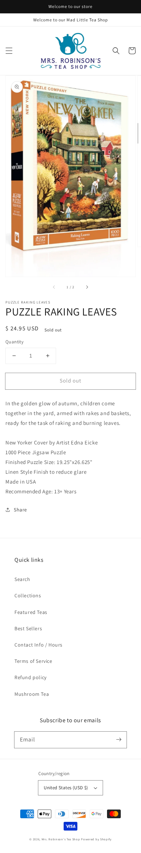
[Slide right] (87, 287)
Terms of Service (33, 661)
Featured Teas (30, 612)
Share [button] (20, 509)
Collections (27, 595)
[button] (9, 51)
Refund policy (30, 677)
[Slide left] (54, 287)
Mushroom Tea (31, 694)
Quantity (14, 342)
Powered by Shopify (96, 839)
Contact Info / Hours (38, 644)
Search (22, 579)
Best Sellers (28, 628)
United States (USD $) (66, 788)
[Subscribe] (119, 740)
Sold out (70, 380)
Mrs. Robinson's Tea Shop (61, 839)
